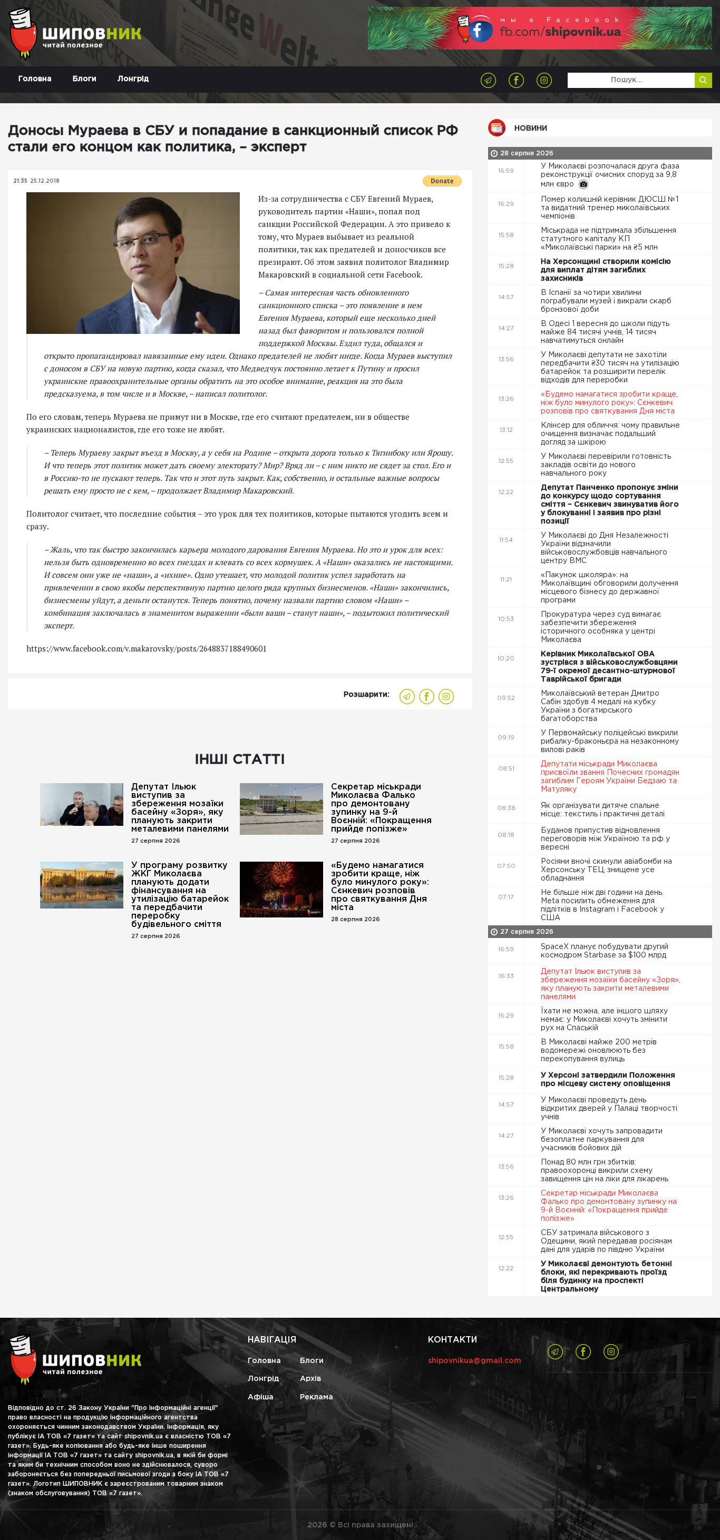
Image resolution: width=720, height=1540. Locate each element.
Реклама (316, 1397)
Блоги (84, 79)
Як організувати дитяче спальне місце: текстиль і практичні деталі (604, 810)
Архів (310, 1379)
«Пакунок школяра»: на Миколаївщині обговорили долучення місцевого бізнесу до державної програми (609, 588)
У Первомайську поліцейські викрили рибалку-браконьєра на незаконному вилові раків (610, 741)
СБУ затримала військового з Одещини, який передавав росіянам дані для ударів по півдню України (606, 1241)
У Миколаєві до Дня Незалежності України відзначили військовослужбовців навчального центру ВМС (604, 548)
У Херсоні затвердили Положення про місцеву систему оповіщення (608, 1079)
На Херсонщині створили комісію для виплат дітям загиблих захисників (606, 270)
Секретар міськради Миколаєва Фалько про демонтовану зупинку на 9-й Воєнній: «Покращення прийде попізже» (381, 808)
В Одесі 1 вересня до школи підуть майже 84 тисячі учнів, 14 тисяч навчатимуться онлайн (605, 332)
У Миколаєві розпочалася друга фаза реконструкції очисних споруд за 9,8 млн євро (610, 175)
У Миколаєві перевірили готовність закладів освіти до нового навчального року (606, 465)
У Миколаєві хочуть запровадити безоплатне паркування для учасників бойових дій (602, 1139)
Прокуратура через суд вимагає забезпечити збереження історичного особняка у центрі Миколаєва (601, 627)
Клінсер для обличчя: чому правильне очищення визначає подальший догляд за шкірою (610, 434)
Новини (530, 128)
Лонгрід (133, 79)
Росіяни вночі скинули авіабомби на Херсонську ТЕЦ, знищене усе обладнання (606, 870)
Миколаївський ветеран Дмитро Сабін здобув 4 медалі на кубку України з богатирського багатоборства (600, 706)
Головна (35, 79)
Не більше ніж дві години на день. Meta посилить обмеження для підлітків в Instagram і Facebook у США (602, 905)
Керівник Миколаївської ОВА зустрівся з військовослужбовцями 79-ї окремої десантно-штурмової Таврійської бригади (609, 667)
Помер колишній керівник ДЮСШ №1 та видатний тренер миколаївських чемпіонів (609, 208)
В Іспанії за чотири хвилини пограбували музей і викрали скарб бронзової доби (606, 301)
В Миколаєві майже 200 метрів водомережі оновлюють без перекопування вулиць (599, 1050)
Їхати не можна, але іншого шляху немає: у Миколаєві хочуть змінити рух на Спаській (604, 1019)
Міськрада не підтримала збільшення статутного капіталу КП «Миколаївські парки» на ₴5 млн (608, 239)
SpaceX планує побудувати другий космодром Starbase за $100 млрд (604, 951)
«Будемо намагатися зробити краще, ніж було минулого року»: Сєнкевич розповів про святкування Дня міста (380, 887)
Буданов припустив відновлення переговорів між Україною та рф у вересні (605, 839)
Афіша (261, 1397)
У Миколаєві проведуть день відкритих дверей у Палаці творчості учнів (609, 1108)
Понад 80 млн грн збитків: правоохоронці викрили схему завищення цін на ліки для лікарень (605, 1170)
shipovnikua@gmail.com (474, 1361)
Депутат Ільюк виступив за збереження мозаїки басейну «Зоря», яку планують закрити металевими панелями (180, 808)
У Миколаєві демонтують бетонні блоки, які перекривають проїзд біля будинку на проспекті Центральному (606, 1276)
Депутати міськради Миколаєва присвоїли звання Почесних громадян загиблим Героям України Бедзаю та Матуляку (610, 777)
